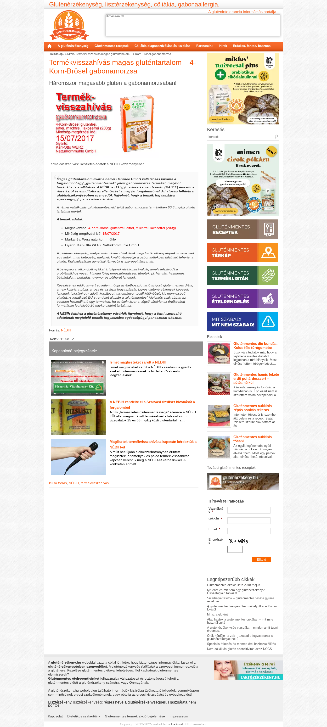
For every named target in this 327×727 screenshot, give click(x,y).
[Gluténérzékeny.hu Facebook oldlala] (243, 474)
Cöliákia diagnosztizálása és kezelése (162, 46)
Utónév (215, 518)
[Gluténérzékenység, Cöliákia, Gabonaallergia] (69, 25)
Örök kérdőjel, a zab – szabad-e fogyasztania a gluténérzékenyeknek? (240, 637)
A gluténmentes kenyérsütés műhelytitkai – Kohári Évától (242, 607)
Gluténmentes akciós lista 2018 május (233, 585)
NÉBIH (66, 330)
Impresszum (178, 716)
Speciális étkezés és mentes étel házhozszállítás (241, 644)
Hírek (223, 46)
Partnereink (204, 46)
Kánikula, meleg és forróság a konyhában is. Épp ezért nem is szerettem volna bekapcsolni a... (256, 384)
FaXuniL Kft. (180, 724)
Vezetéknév (216, 510)
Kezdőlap (50, 46)
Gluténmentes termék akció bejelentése (135, 716)
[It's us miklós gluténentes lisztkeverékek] (243, 54)
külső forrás (58, 483)
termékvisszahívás (95, 483)
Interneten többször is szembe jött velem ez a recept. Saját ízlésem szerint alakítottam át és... (254, 416)
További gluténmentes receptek (231, 467)
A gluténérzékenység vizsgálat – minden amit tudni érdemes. (242, 629)
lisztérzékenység (87, 702)
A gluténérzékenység (73, 46)
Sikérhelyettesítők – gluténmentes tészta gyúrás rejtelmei (240, 599)
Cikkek (69, 54)
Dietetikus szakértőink (83, 716)
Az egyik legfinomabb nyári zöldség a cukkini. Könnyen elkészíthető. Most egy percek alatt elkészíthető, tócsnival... (254, 447)
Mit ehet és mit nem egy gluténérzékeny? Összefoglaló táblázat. (236, 591)
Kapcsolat (55, 716)
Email (214, 529)
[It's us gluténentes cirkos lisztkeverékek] (243, 145)
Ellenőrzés (216, 541)
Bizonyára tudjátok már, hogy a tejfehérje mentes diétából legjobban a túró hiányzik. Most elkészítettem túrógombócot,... (255, 353)
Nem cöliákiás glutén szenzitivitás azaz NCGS (239, 649)
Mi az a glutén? (217, 614)
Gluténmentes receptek (112, 46)
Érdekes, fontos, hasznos (252, 46)
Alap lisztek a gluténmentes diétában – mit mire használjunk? (240, 621)
